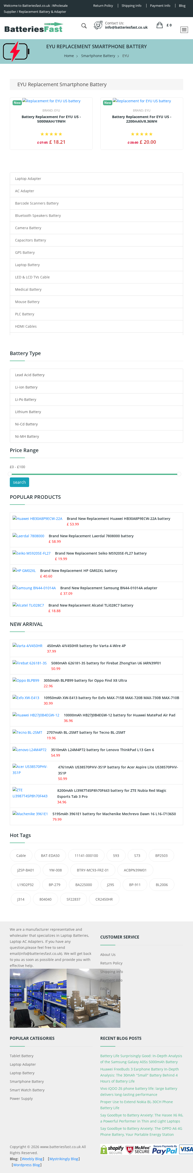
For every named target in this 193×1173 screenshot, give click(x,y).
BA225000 (83, 884)
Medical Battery (28, 289)
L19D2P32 (25, 884)
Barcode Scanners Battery (37, 203)
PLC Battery (24, 314)
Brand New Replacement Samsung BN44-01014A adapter (108, 587)
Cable (21, 855)
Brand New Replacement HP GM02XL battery (78, 570)
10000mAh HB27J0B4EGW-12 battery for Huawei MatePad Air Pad (119, 715)
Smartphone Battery (98, 55)
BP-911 (135, 884)
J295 (110, 884)
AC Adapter (24, 190)
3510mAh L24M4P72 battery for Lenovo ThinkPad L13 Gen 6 (102, 749)
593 (116, 855)
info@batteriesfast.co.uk (126, 27)
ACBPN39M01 (135, 870)
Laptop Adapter (28, 178)
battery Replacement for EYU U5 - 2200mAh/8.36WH (141, 119)
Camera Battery (28, 227)
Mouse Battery (27, 301)
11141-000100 (86, 855)
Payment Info (111, 980)
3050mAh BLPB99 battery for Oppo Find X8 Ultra (85, 680)
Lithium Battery (28, 411)
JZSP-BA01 (25, 870)
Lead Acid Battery (29, 374)
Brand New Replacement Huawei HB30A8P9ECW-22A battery (118, 518)
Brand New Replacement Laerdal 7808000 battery (91, 535)
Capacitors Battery (30, 240)
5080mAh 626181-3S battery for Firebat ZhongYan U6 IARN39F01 (106, 663)
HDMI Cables (26, 326)
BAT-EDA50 (50, 855)
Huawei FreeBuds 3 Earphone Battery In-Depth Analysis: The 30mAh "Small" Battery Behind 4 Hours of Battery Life (139, 1075)
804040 (45, 899)
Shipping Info (111, 971)
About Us (108, 954)
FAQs (104, 988)
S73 (137, 855)
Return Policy (111, 963)
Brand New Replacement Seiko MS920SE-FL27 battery (101, 553)
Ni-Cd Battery (26, 424)
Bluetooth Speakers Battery (38, 215)
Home (69, 55)
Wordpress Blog (26, 1164)
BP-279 (54, 884)
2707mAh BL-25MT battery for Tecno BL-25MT (86, 732)
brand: (51, 110)
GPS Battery (25, 252)
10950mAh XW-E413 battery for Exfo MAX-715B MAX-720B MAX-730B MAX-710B (111, 697)
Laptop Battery (27, 264)
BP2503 (161, 855)
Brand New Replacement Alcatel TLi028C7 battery (91, 605)
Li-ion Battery (26, 387)
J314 (20, 899)
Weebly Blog (32, 1158)
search (19, 482)
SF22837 (73, 899)
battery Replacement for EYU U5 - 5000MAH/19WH (51, 119)
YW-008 (55, 870)
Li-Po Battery (25, 399)
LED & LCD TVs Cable (32, 277)
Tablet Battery (21, 1055)
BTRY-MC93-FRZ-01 (93, 870)
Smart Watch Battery (27, 1090)
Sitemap (107, 997)
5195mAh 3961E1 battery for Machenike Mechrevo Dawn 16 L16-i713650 (114, 813)
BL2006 (162, 884)
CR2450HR (104, 899)
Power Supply (21, 1098)
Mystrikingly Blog (64, 1158)
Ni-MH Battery (27, 436)
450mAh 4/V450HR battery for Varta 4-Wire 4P (86, 645)
